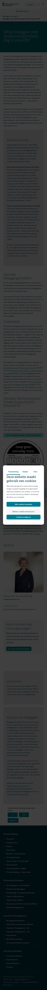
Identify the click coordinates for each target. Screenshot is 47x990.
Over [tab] (35, 472)
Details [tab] (25, 472)
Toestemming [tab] (13, 472)
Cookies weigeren (23, 517)
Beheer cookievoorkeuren (23, 511)
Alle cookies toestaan (23, 504)
